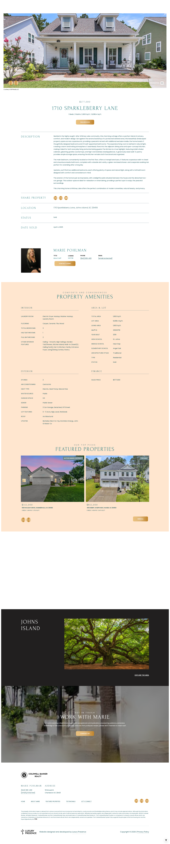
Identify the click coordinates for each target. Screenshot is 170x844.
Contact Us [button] (85, 734)
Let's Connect (86, 801)
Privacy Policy (143, 832)
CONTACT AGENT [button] (65, 264)
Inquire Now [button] (85, 122)
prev (10, 83)
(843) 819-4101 (85, 258)
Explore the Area (142, 675)
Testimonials (70, 801)
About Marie (35, 801)
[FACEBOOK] (136, 801)
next (16, 83)
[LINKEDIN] (147, 801)
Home (23, 801)
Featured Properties (53, 801)
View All (140, 519)
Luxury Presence (79, 832)
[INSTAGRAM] (142, 801)
